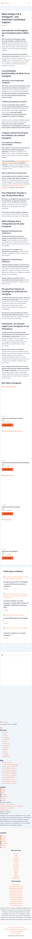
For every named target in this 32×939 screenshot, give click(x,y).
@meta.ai (23, 62)
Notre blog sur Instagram (10, 772)
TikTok (5, 734)
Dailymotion (6, 756)
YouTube (5, 736)
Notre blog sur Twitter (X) (10, 781)
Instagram (5, 589)
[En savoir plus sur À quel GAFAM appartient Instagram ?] (13, 615)
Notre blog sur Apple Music (10, 764)
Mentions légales (4, 810)
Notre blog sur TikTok (9, 777)
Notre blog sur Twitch (9, 779)
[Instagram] (1, 728)
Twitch (5, 751)
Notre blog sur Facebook (10, 770)
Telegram (5, 755)
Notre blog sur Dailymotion (10, 766)
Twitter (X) (6, 739)
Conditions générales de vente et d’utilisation (12, 806)
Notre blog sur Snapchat (9, 774)
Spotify (5, 741)
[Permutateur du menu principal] (28, 3)
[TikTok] (2, 728)
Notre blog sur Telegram (9, 775)
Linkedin (5, 747)
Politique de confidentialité (7, 808)
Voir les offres (7, 425)
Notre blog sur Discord (9, 768)
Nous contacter (7, 762)
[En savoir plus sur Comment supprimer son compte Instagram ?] (16, 629)
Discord (5, 753)
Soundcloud (6, 743)
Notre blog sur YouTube (9, 783)
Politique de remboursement (7, 804)
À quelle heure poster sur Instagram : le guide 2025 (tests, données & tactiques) (15, 584)
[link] (16, 406)
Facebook (6, 737)
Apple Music (6, 745)
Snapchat (5, 749)
